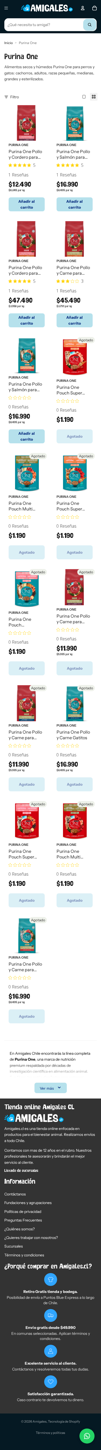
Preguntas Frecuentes (23, 1220)
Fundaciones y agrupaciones (28, 1202)
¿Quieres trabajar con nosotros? (31, 1237)
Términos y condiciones (24, 1255)
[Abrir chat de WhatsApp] (87, 1436)
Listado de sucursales (21, 1170)
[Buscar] (89, 25)
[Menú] (6, 8)
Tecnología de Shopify (64, 1421)
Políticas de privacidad (22, 1211)
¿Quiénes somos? (19, 1229)
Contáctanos (15, 1194)
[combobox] (50, 24)
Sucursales (13, 1246)
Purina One (19, 145)
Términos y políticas (50, 1433)
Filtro (14, 97)
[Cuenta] (83, 8)
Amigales (40, 1421)
